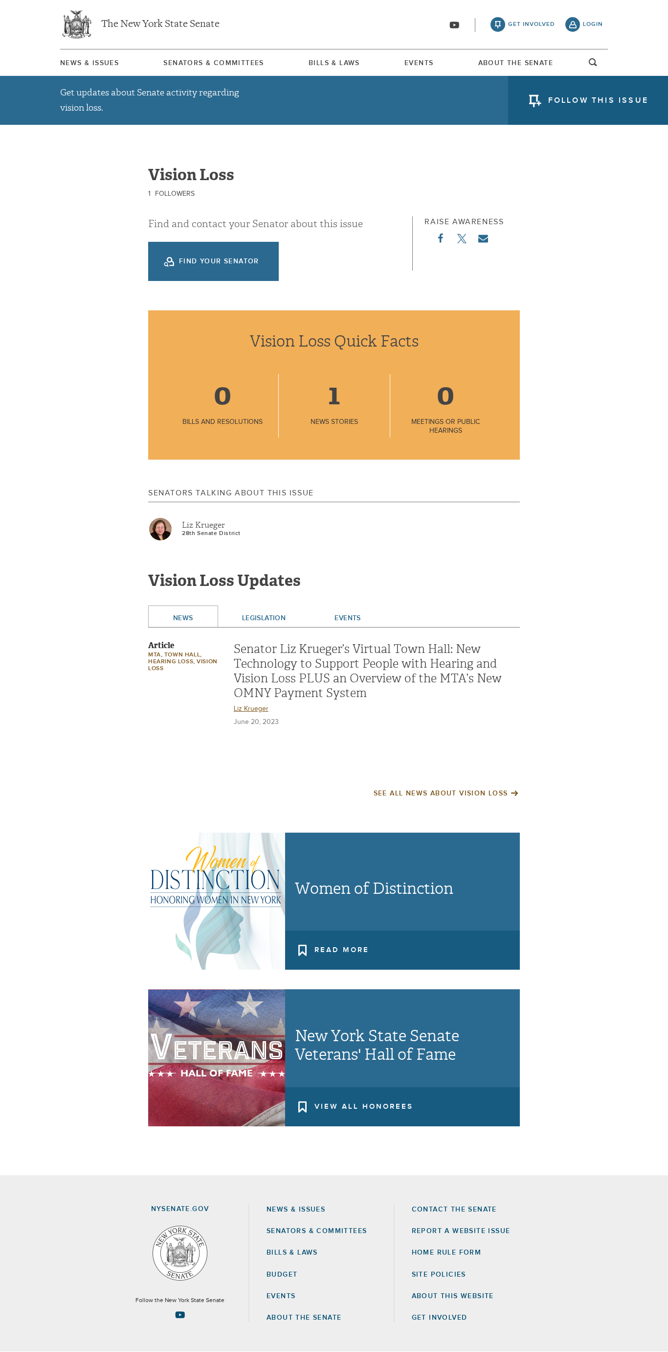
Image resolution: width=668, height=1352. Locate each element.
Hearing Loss (170, 662)
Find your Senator (219, 261)
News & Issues (89, 63)
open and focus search (593, 65)
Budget (282, 1274)
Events (418, 63)
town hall (182, 655)
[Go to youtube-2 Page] (180, 1315)
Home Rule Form (447, 1252)
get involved (531, 24)
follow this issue (598, 100)
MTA (154, 655)
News (183, 618)
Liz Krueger (203, 525)
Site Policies (439, 1274)
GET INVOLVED (440, 1317)
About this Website (453, 1296)
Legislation (264, 618)
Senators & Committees (213, 63)
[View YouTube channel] (454, 25)
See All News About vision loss (441, 793)
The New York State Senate (160, 24)
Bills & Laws (334, 63)
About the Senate (304, 1317)
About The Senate (515, 63)
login (593, 24)
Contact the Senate (454, 1209)
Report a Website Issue (461, 1231)
